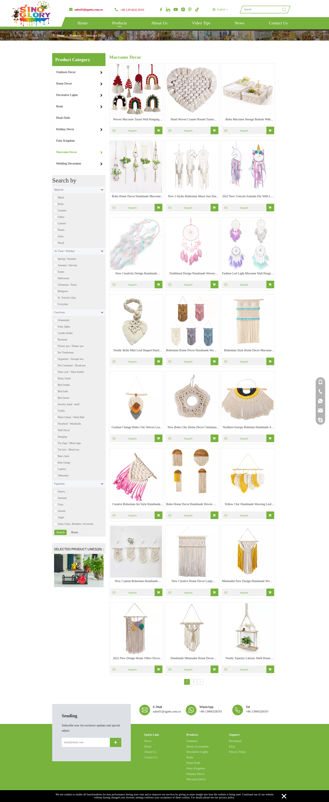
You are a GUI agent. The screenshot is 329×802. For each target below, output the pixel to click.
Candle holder (65, 333)
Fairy (60, 504)
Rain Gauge (64, 462)
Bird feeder (64, 385)
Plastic (61, 230)
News (239, 23)
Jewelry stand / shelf (69, 404)
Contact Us (278, 23)
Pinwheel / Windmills (69, 424)
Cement (62, 223)
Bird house (63, 398)
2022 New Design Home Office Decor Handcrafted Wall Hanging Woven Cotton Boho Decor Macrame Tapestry (136, 659)
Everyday (63, 304)
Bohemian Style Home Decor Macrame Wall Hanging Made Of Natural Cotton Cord (248, 351)
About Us (159, 23)
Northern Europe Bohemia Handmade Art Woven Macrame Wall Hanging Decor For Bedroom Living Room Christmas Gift (248, 428)
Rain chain (63, 456)
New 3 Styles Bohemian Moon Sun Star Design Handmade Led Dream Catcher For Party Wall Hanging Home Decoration (192, 197)
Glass (60, 236)
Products (119, 23)
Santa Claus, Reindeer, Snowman (75, 524)
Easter (61, 272)
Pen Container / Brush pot (72, 365)
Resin (61, 204)
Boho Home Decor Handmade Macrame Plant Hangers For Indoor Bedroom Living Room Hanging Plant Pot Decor (136, 197)
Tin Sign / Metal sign (69, 443)
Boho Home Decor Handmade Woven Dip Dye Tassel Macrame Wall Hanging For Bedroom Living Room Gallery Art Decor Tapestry (192, 504)
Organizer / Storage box (71, 359)
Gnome (61, 511)
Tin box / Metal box (68, 449)
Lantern (62, 469)
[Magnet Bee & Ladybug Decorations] (79, 570)
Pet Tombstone (66, 352)
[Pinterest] (190, 9)
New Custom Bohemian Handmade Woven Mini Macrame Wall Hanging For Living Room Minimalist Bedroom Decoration (136, 581)
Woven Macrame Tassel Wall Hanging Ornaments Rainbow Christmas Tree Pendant (136, 120)
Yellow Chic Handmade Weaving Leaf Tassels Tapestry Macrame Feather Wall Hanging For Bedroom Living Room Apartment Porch (248, 504)
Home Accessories (197, 746)
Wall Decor (64, 430)
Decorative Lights (197, 751)
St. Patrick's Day (67, 297)
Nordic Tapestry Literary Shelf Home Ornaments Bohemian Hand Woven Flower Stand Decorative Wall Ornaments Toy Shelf (248, 659)
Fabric (61, 217)
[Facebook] (161, 9)
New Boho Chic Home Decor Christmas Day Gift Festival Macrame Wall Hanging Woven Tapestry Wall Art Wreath (192, 428)
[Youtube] (175, 9)
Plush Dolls (193, 762)
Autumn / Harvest (67, 265)
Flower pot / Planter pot (71, 346)
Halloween (63, 278)
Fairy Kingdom (195, 768)
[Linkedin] (168, 9)
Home (82, 23)
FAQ (232, 746)
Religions (63, 291)
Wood (61, 243)
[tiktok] (197, 9)
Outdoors (192, 741)
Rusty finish (64, 378)
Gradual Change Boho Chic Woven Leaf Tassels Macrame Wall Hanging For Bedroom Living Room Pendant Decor (136, 428)
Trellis (61, 411)
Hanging (62, 436)
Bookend (62, 339)
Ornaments (63, 320)
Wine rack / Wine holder (71, 372)
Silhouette (63, 475)
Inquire (132, 130)
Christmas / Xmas (67, 285)
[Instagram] (182, 9)
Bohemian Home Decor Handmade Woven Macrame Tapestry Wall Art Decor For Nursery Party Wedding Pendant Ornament (192, 351)
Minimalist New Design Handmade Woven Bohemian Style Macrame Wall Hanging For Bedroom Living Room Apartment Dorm (248, 581)
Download (235, 741)
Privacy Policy (237, 751)
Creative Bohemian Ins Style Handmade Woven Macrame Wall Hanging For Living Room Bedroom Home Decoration (136, 504)
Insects (61, 491)
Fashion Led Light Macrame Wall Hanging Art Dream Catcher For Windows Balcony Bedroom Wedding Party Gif (248, 274)
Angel (61, 517)
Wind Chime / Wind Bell (71, 417)
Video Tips (201, 23)
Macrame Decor (196, 779)
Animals (62, 498)
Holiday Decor (195, 774)
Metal (61, 197)
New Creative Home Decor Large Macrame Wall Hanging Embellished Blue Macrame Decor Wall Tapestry (192, 581)
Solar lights (64, 326)
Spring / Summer (67, 259)
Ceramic (62, 210)
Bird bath (63, 391)
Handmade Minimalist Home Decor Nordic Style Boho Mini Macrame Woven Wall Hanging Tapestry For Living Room (192, 659)
